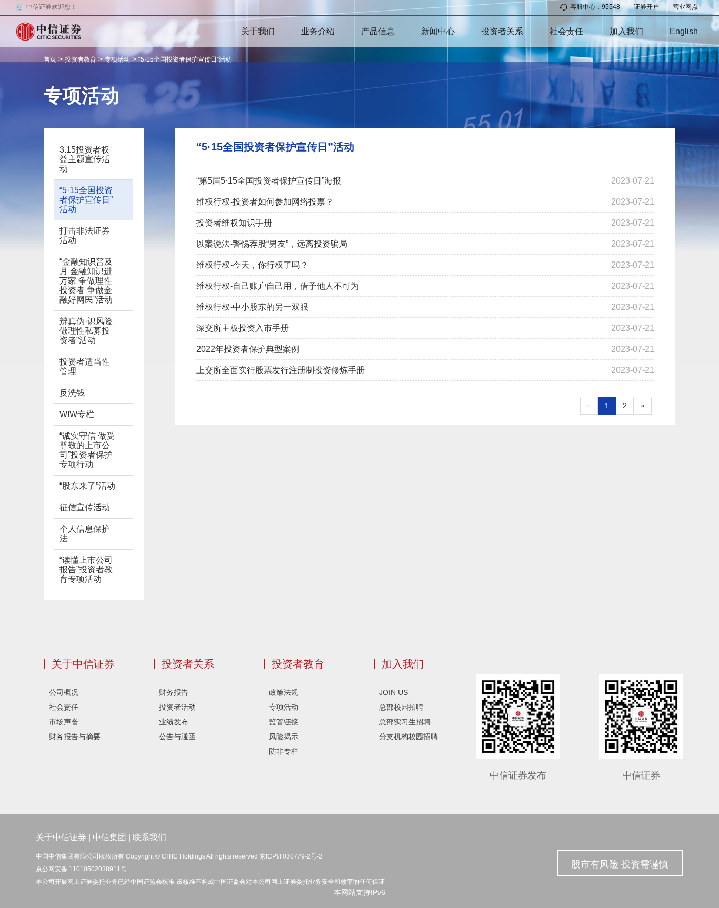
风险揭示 (283, 736)
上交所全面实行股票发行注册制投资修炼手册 (280, 370)
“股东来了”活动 (87, 485)
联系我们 (149, 837)
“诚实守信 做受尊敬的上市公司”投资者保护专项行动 (87, 450)
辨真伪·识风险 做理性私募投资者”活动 (86, 331)
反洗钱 (72, 392)
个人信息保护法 (84, 533)
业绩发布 (173, 722)
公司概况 (63, 692)
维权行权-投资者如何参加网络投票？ (265, 201)
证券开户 (646, 7)
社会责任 (566, 31)
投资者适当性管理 (84, 366)
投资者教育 (80, 59)
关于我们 (258, 31)
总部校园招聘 (401, 707)
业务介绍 (318, 31)
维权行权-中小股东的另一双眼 (252, 306)
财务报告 (173, 692)
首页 (50, 59)
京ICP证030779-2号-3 (291, 856)
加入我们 (626, 31)
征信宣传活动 (84, 507)
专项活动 (117, 59)
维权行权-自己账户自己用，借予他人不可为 (277, 285)
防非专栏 (283, 751)
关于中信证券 (83, 664)
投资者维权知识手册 (234, 222)
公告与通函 (177, 736)
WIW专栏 (76, 414)
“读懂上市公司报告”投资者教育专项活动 (86, 569)
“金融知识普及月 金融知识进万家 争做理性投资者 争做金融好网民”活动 (86, 280)
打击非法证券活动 (84, 235)
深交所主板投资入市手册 (242, 328)
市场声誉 (63, 722)
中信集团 (109, 837)
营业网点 (685, 7)
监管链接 (283, 722)
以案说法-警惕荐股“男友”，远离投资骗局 (271, 243)
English (684, 31)
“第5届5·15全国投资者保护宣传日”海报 (268, 180)
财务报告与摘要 (75, 736)
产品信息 (378, 31)
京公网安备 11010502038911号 (81, 869)
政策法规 (283, 692)
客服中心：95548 (595, 7)
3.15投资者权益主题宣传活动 (84, 159)
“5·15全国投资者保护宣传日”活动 (185, 59)
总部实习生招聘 (405, 722)
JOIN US (393, 692)
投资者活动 (177, 707)
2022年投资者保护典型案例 (247, 349)
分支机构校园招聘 (408, 736)
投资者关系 (502, 31)
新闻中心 (438, 31)
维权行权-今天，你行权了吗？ (252, 264)
